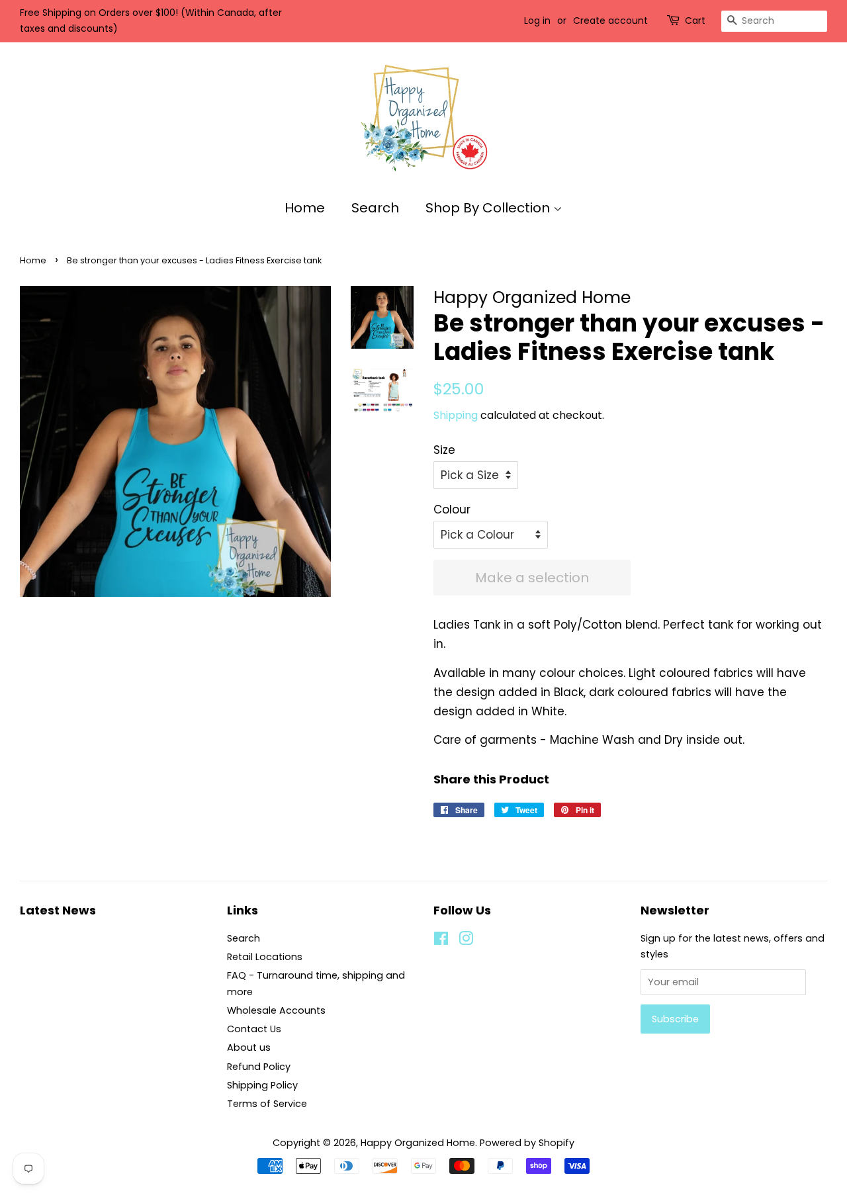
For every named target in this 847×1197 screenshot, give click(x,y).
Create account (610, 20)
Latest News (58, 910)
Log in (537, 20)
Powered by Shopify (527, 1142)
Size (444, 450)
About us (249, 1047)
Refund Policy (258, 1066)
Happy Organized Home (418, 1142)
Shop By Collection (489, 208)
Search (375, 208)
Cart (695, 20)
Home (305, 208)
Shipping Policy (262, 1085)
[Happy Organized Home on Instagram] (466, 941)
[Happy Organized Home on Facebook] (441, 941)
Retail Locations (264, 956)
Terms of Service (267, 1103)
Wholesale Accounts (276, 1010)
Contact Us (254, 1029)
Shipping (455, 415)
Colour (451, 509)
